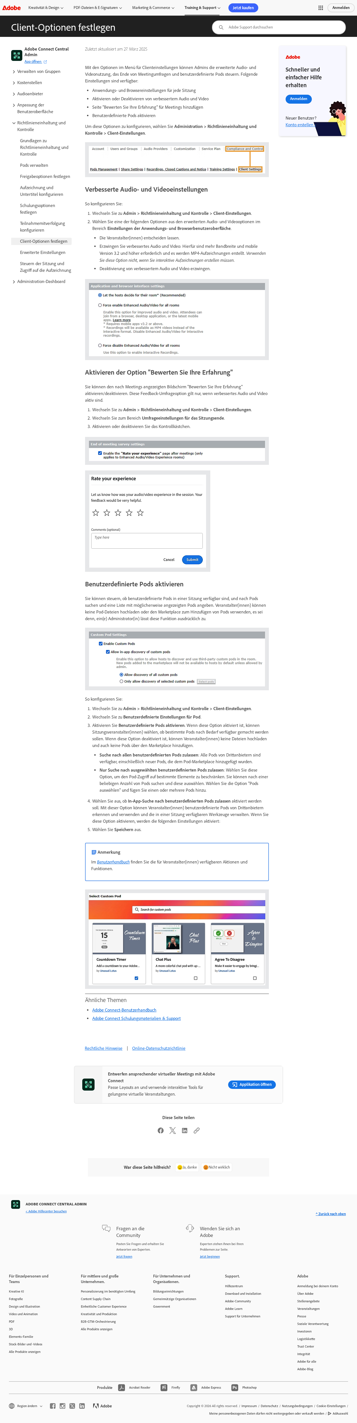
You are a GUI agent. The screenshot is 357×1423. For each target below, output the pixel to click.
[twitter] (72, 1406)
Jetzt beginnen (210, 1256)
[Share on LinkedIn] (184, 1132)
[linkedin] (82, 1406)
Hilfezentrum (234, 1286)
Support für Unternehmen (242, 1316)
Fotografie (16, 1299)
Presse (301, 1316)
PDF (12, 1322)
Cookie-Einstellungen (331, 1406)
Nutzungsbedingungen (297, 1406)
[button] (320, 7)
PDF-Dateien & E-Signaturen (96, 7)
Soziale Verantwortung (313, 1324)
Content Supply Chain (95, 1299)
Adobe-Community (238, 1301)
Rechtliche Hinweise (103, 1048)
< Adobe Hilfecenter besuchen (46, 1211)
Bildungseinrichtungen (168, 1291)
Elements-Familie (21, 1337)
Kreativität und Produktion (99, 1314)
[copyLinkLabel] (196, 1132)
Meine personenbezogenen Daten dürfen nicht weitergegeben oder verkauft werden (266, 1413)
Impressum (249, 1406)
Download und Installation (243, 1294)
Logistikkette (306, 1339)
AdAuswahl (340, 1413)
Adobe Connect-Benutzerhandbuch (124, 1010)
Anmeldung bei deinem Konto (317, 1286)
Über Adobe (305, 1294)
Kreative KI (16, 1291)
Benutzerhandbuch (113, 862)
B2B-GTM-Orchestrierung (98, 1322)
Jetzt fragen (124, 1256)
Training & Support (200, 7)
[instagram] (62, 1406)
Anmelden (341, 7)
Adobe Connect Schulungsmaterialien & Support (136, 1018)
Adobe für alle (306, 1361)
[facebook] (53, 1406)
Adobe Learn (233, 1309)
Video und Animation (23, 1314)
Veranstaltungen (308, 1309)
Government (161, 1306)
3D (11, 1329)
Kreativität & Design (43, 7)
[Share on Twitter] (172, 1132)
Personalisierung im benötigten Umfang (108, 1291)
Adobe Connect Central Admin (47, 51)
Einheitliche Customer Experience (104, 1306)
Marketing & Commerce (151, 7)
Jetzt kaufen (243, 7)
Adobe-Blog (305, 1369)
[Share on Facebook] (160, 1132)
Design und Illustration (24, 1306)
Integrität (303, 1354)
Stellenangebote (308, 1301)
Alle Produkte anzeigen (24, 1352)
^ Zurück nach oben (331, 1214)
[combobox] (279, 27)
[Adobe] (11, 7)
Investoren (304, 1331)
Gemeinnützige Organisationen (174, 1299)
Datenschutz (269, 1406)
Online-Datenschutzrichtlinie (158, 1048)
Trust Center (305, 1346)
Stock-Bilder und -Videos (25, 1344)
